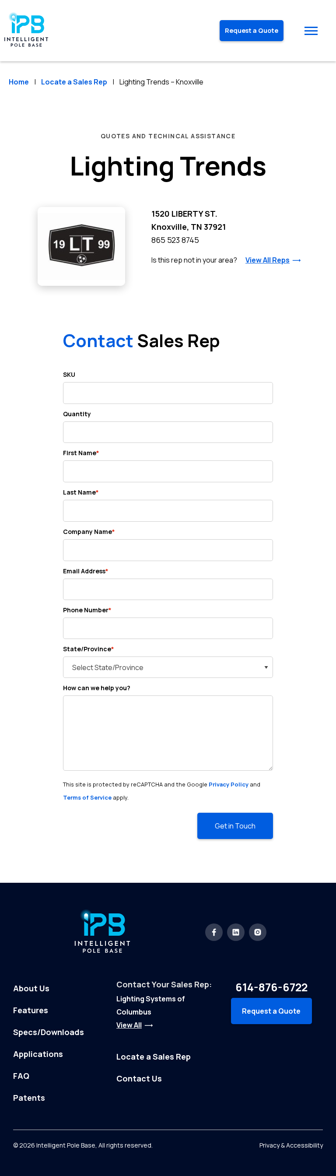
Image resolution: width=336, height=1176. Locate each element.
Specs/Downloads (48, 1032)
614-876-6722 (271, 987)
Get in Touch (235, 826)
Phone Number (87, 610)
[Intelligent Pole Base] (26, 48)
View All (129, 1025)
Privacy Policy (228, 784)
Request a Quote (251, 30)
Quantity (77, 414)
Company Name (89, 531)
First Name (81, 453)
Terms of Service (87, 797)
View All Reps (267, 260)
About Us (31, 988)
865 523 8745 (175, 240)
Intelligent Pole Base (65, 1145)
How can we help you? (96, 688)
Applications (38, 1054)
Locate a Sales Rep (74, 82)
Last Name (81, 492)
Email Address (85, 571)
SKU (69, 374)
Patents (29, 1097)
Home (19, 82)
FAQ (21, 1076)
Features (30, 1010)
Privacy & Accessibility (291, 1145)
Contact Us (139, 1078)
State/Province (88, 649)
